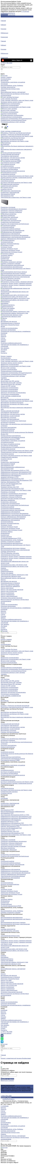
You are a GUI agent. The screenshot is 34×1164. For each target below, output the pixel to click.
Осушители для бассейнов (9, 169)
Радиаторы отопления (8, 492)
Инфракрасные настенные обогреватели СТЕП (16, 474)
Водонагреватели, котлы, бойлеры (12, 540)
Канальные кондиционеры (9, 388)
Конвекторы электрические (10, 462)
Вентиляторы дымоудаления (10, 159)
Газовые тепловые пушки (9, 248)
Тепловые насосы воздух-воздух (12, 102)
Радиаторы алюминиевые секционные (14, 209)
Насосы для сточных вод (9, 591)
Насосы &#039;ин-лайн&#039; (10, 586)
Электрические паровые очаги (11, 576)
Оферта (3, 341)
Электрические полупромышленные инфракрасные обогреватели (13, 519)
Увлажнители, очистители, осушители (13, 440)
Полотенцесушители (7, 507)
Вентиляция (4, 397)
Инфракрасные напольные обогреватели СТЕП (16, 472)
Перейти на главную (7, 1079)
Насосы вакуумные (7, 588)
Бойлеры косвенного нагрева (10, 541)
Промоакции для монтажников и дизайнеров (16, 331)
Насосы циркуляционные (9, 596)
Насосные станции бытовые (10, 325)
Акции (3, 603)
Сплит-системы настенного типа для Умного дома (17, 100)
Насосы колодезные (7, 593)
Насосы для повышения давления (12, 589)
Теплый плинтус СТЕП (8, 485)
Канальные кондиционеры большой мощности (16, 118)
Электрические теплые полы (10, 555)
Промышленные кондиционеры (11, 371)
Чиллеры (4, 378)
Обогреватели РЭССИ (8, 194)
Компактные (5, 258)
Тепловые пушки (6, 525)
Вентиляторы (5, 406)
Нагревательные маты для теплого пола (14, 565)
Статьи (3, 338)
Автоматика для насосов (9, 321)
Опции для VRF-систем (8, 386)
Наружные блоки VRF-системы (11, 384)
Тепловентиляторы (7, 522)
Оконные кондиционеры (9, 369)
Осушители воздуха (7, 442)
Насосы (3, 580)
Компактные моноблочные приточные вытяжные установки (13, 421)
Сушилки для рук (6, 459)
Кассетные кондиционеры (9, 389)
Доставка (4, 626)
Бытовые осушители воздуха (10, 167)
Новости (3, 336)
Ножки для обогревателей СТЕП (11, 484)
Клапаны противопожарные (10, 419)
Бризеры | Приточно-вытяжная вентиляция (15, 399)
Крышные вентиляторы (8, 427)
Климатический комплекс (9, 457)
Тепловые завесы (7, 532)
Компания (4, 609)
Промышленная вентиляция (10, 411)
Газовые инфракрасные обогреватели (13, 239)
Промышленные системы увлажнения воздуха (16, 177)
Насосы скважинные (7, 594)
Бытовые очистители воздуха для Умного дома (16, 182)
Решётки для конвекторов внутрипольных (15, 224)
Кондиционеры (6, 358)
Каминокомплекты (7, 571)
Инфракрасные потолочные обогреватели (14, 235)
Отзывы (3, 340)
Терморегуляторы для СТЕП (10, 487)
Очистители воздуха (7, 454)
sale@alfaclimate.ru (8, 1099)
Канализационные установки (10, 323)
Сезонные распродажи (8, 330)
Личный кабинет (6, 1033)
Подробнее (11, 15)
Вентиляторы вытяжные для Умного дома (14, 141)
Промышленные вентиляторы (11, 436)
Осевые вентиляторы (8, 429)
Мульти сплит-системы (8, 368)
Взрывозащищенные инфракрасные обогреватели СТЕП (13, 468)
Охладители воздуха (7, 431)
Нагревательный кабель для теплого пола (14, 566)
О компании (4, 1106)
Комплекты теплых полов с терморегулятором (16, 556)
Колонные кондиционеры (9, 391)
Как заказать (5, 624)
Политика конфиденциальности (11, 343)
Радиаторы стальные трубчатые (11, 212)
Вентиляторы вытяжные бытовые (12, 402)
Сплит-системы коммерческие (11, 396)
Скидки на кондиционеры (9, 328)
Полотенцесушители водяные (10, 229)
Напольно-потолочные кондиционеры (13, 392)
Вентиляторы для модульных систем (13, 158)
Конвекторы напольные (9, 502)
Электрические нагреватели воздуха (13, 437)
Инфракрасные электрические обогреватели (15, 237)
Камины (3, 568)
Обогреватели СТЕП (7, 196)
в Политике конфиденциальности (15, 12)
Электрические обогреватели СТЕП (12, 488)
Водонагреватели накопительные (12, 543)
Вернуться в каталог (7, 1080)
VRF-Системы (5, 379)
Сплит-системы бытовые (9, 359)
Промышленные (6, 260)
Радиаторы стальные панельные (11, 210)
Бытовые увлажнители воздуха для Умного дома (17, 176)
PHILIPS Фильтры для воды (10, 553)
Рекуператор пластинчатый (10, 156)
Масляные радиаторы (8, 500)
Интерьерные (5, 257)
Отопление (4, 460)
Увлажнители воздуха (8, 449)
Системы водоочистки (8, 551)
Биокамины (4, 570)
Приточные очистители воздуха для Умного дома (17, 136)
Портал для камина (7, 573)
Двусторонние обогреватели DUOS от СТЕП (15, 470)
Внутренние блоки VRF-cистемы (11, 383)
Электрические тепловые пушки (11, 252)
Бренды (3, 335)
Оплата (3, 628)
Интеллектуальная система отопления (13, 498)
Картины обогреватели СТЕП (10, 482)
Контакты (4, 629)
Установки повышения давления (11, 598)
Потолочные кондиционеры (10, 394)
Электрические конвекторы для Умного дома (16, 197)
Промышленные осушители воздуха (13, 171)
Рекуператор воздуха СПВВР (10, 439)
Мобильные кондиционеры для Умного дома (15, 107)
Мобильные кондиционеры (10, 364)
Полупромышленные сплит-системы (13, 122)
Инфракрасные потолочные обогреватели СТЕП (16, 480)
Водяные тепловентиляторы (10, 244)
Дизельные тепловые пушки (10, 250)
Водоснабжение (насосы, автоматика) (13, 578)
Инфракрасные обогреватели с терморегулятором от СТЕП (11, 476)
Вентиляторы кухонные (8, 417)
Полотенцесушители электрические (12, 230)
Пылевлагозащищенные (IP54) (11, 538)
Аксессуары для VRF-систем (10, 381)
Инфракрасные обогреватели (10, 512)
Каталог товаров (6, 356)
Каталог (3, 1121)
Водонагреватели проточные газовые (13, 548)
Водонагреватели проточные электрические (15, 550)
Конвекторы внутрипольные (10, 503)
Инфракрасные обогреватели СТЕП (12, 479)
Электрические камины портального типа (14, 575)
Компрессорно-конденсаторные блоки (13, 120)
